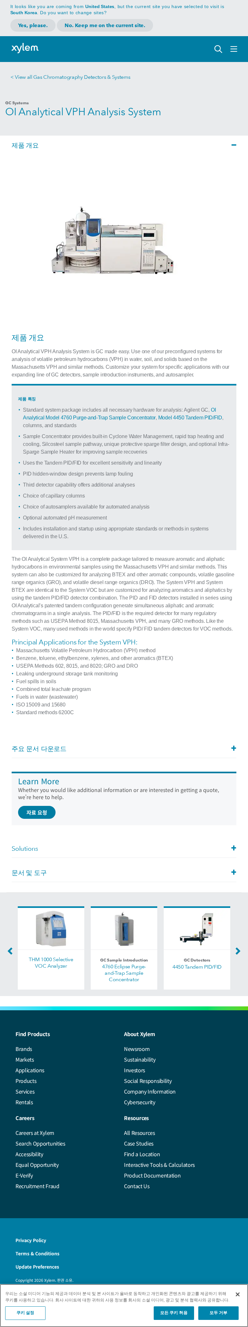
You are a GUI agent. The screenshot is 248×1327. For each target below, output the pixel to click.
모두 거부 (219, 1313)
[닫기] (238, 1294)
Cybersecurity (139, 1102)
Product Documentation (152, 1175)
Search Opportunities (40, 1143)
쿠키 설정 (25, 1313)
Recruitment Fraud (37, 1186)
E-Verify (24, 1175)
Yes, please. (33, 25)
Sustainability (140, 1059)
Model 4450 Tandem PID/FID (190, 417)
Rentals (24, 1102)
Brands (24, 1049)
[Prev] (11, 953)
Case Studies (138, 1143)
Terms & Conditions (37, 1253)
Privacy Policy (31, 1240)
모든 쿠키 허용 (174, 1313)
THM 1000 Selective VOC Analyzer (51, 962)
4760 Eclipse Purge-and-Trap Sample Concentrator (124, 972)
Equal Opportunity (37, 1164)
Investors (134, 1070)
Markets (25, 1059)
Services (25, 1091)
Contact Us (137, 1186)
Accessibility (29, 1154)
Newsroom (137, 1049)
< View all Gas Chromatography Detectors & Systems (70, 77)
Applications (30, 1070)
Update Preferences (37, 1266)
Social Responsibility (147, 1081)
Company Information (150, 1091)
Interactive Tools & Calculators (159, 1164)
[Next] (236, 953)
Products (26, 1081)
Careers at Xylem (35, 1133)
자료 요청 (36, 812)
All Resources (139, 1133)
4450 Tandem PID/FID (197, 967)
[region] (124, 1305)
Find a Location (142, 1154)
